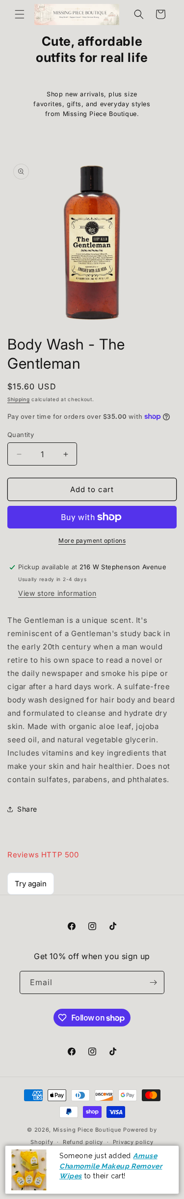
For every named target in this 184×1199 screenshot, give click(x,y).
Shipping (18, 399)
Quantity (20, 435)
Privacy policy (133, 1142)
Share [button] (27, 809)
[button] (19, 14)
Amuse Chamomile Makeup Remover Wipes (110, 1166)
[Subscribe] (153, 982)
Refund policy (83, 1142)
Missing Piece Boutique (87, 1129)
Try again (31, 883)
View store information (57, 593)
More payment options (92, 540)
